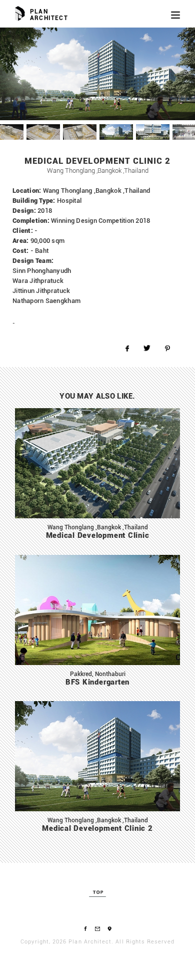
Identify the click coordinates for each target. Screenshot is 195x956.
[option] (97, 74)
